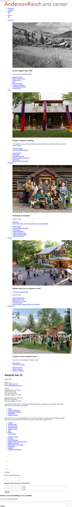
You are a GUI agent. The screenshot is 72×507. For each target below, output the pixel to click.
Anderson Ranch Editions (19, 234)
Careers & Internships (18, 85)
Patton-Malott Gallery (18, 156)
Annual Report (16, 88)
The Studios (15, 154)
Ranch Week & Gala (18, 299)
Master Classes (16, 226)
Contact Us (11, 10)
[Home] (36, 5)
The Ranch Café (12, 426)
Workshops (15, 222)
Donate (10, 408)
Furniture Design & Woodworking (17, 441)
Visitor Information (17, 148)
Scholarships (43, 223)
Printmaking (11, 446)
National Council (17, 367)
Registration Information (14, 412)
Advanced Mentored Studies (20, 228)
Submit (2, 506)
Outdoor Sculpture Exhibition (20, 158)
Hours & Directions (20, 150)
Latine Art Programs (18, 236)
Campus (10, 422)
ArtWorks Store (16, 153)
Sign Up (7, 492)
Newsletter (11, 8)
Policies (20, 223)
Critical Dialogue (17, 302)
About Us (10, 20)
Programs (10, 162)
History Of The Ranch (18, 78)
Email (24, 489)
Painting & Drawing (13, 443)
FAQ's (14, 223)
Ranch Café (15, 159)
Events (10, 238)
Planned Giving (18, 364)
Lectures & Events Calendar (20, 292)
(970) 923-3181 (13, 384)
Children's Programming (14, 449)
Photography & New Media (15, 445)
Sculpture (10, 448)
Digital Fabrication (13, 440)
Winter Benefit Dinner (18, 298)
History (10, 432)
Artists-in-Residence (18, 231)
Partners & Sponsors (18, 370)
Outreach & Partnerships (19, 86)
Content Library (16, 80)
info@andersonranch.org (15, 385)
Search (10, 11)
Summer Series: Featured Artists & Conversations (26, 304)
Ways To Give (16, 363)
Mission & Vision (17, 77)
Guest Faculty (16, 230)
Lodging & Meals (30, 223)
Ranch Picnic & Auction (19, 301)
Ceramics (10, 438)
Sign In (10, 15)
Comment (7, 472)
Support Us (11, 306)
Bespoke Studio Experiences (20, 161)
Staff (13, 82)
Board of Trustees (17, 83)
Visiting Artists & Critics (19, 233)
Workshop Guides (13, 437)
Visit (9, 90)
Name (24, 487)
